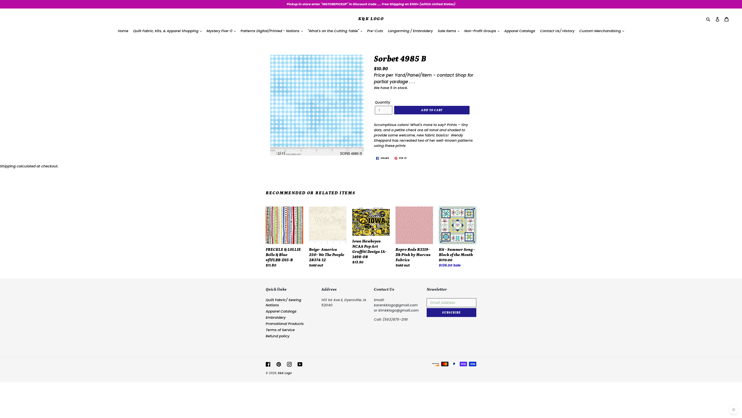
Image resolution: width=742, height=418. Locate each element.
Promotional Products (285, 323)
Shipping (8, 166)
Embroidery (276, 317)
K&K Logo (371, 18)
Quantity (382, 102)
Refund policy (277, 336)
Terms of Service (280, 329)
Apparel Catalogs (281, 311)
